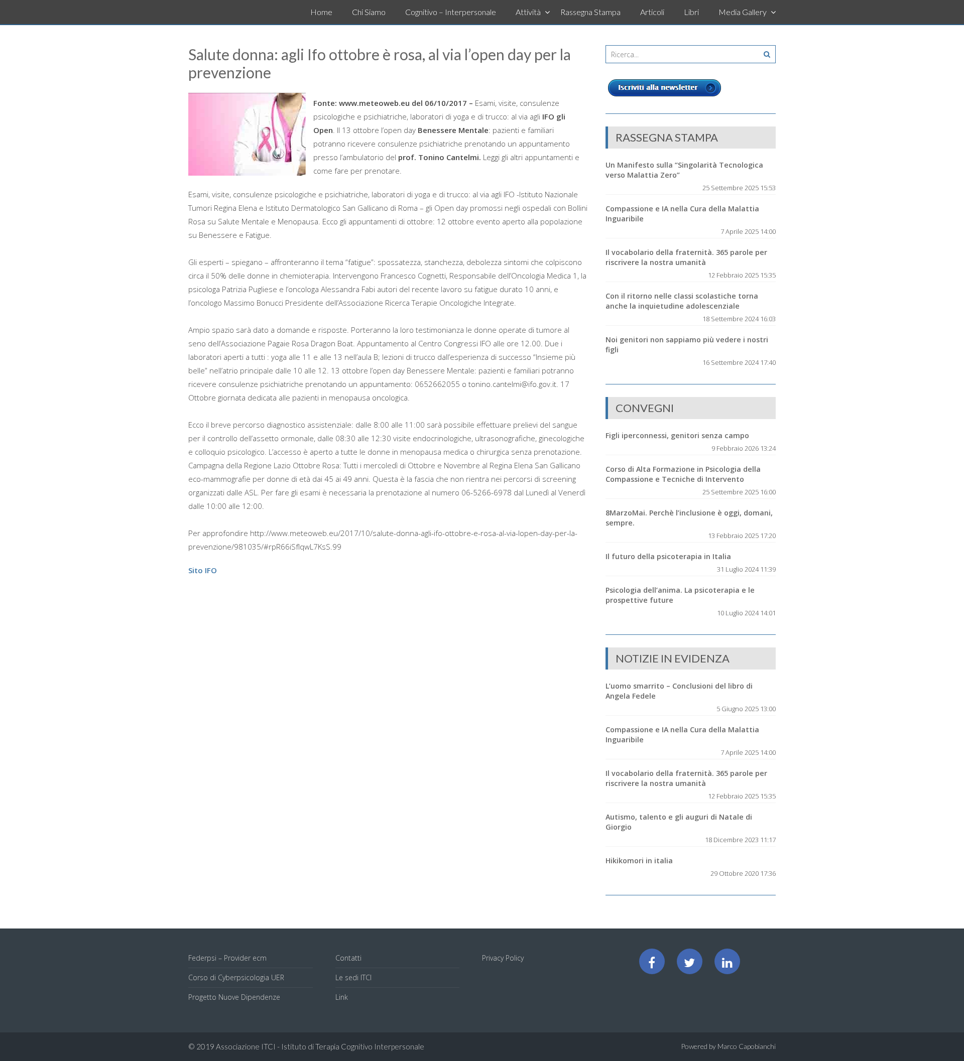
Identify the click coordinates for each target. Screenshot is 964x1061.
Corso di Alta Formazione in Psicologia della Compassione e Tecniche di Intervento (683, 474)
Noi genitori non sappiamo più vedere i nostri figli (687, 344)
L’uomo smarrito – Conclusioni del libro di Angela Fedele (679, 691)
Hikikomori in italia (639, 860)
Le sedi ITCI (353, 977)
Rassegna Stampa (590, 12)
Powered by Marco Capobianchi (728, 1046)
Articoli (652, 12)
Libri (691, 12)
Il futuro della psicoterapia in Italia (668, 556)
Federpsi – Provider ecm (227, 958)
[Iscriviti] (665, 96)
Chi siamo (369, 12)
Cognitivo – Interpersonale (450, 12)
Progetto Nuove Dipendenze (234, 997)
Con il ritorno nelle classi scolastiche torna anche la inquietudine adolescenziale (682, 301)
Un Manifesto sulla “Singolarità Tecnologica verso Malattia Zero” (684, 170)
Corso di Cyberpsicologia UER (236, 977)
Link (341, 997)
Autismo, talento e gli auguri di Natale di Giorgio (679, 822)
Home (321, 12)
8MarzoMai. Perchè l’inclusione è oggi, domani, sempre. (689, 517)
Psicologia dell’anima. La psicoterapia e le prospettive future (680, 595)
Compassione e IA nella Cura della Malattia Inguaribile (682, 213)
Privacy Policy (503, 958)
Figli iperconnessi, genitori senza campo (677, 435)
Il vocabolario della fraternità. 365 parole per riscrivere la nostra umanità (686, 257)
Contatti (348, 958)
